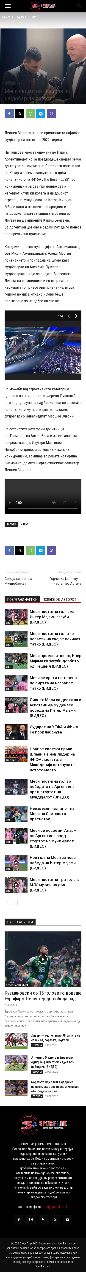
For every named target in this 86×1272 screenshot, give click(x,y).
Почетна (7, 17)
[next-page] (15, 902)
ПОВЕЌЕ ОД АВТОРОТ (59, 599)
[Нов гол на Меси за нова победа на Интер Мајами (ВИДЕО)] (16, 863)
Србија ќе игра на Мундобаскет (18, 581)
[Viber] (51, 113)
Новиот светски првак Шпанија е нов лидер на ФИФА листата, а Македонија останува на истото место (52, 759)
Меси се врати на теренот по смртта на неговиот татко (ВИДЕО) (54, 683)
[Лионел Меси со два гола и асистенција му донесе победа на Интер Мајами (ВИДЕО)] (16, 705)
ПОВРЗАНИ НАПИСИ (22, 599)
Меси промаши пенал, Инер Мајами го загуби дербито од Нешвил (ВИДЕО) (55, 660)
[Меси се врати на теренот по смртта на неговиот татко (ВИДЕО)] (16, 683)
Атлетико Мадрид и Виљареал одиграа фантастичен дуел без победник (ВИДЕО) (52, 1062)
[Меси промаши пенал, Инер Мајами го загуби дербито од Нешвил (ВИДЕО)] (16, 661)
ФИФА (24, 524)
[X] (19, 113)
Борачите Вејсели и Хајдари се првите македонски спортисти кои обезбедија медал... (55, 1086)
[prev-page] (7, 902)
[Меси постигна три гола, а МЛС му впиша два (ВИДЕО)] (16, 885)
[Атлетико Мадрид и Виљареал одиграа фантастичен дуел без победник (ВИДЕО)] (16, 1063)
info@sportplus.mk (55, 1207)
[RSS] (43, 1219)
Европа (37, 1045)
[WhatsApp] (30, 113)
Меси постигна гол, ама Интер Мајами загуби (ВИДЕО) (52, 616)
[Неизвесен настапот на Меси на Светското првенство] (16, 814)
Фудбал (21, 17)
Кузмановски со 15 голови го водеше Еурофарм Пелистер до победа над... (43, 995)
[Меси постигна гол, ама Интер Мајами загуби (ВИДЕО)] (16, 617)
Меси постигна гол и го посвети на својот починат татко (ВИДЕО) (55, 638)
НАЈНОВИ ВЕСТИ (20, 922)
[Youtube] (67, 1219)
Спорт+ (37, 1096)
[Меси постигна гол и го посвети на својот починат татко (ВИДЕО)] (16, 639)
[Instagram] (31, 1219)
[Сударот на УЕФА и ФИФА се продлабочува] (16, 732)
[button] (7, 6)
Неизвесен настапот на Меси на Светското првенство (52, 813)
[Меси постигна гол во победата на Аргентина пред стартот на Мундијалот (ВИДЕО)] (16, 787)
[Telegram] (40, 113)
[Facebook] (9, 113)
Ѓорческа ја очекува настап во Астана (65, 581)
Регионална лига (17, 985)
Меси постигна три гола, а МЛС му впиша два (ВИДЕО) (54, 884)
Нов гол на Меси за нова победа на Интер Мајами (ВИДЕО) (53, 862)
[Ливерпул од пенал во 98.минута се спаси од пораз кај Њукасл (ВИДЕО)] (16, 1041)
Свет (33, 17)
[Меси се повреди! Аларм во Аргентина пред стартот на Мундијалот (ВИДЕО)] (16, 836)
